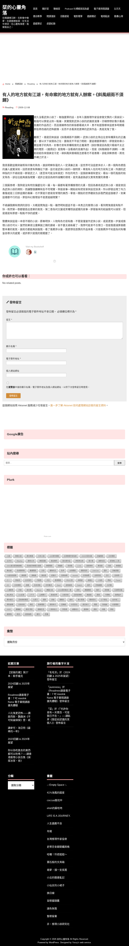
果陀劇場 (10, 604)
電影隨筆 (78, 16)
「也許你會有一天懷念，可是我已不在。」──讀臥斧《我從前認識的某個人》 (58, 716)
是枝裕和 (69, 585)
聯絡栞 (56, 9)
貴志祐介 (86, 604)
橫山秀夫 (10, 595)
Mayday (19, 561)
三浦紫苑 (10, 590)
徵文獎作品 (66, 561)
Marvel (39, 590)
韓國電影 (88, 590)
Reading (9, 107)
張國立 (90, 580)
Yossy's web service (81, 942)
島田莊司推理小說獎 (34, 566)
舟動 (103, 609)
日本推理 (17, 585)
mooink (75, 575)
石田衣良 (21, 604)
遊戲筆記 (37, 23)
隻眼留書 (52, 916)
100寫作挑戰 (54, 556)
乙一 (8, 580)
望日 (38, 614)
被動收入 (75, 609)
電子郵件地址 (13, 359)
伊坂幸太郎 (79, 561)
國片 (105, 570)
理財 (44, 600)
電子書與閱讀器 (101, 9)
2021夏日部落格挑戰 (14, 566)
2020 (9, 609)
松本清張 (37, 585)
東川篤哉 (81, 600)
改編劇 (60, 566)
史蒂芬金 (98, 575)
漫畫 (27, 585)
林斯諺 (80, 580)
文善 (43, 570)
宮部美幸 (89, 566)
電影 (95, 604)
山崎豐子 (42, 595)
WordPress (54, 942)
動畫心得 (118, 16)
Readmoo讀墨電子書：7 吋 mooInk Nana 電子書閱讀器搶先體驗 (19, 700)
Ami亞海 (21, 595)
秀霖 (109, 580)
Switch (79, 585)
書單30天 (31, 561)
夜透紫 (107, 590)
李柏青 (17, 580)
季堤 (111, 609)
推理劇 (118, 566)
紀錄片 (53, 575)
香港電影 (58, 580)
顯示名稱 (11, 346)
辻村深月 (28, 580)
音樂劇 (63, 604)
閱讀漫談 (51, 16)
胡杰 (88, 585)
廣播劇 (18, 609)
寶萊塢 (9, 614)
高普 (78, 590)
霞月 (97, 590)
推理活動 (42, 561)
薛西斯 (24, 575)
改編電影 (100, 556)
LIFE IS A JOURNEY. (58, 815)
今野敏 (107, 595)
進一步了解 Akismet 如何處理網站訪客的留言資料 (78, 405)
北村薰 (109, 585)
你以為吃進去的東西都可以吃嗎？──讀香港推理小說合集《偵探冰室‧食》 (19, 755)
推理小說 (18, 556)
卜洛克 (100, 580)
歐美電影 (41, 604)
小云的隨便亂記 (55, 877)
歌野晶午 (118, 595)
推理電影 (49, 566)
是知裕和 (28, 614)
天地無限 (86, 575)
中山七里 (69, 580)
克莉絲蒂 (64, 575)
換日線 (50, 893)
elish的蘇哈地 (54, 808)
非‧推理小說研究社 (58, 924)
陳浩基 (100, 566)
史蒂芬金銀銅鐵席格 (58, 846)
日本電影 (112, 556)
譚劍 (95, 609)
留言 (9, 320)
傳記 (31, 604)
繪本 (71, 600)
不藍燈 (39, 580)
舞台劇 (9, 570)
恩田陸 (70, 566)
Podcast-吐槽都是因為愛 (77, 9)
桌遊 (52, 600)
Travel (118, 580)
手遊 (20, 590)
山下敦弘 (104, 600)
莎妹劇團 (98, 585)
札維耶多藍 (118, 590)
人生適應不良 (54, 823)
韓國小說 (50, 590)
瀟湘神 (86, 609)
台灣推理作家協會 (70, 556)
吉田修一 (117, 575)
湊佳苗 (43, 575)
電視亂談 (105, 16)
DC (8, 585)
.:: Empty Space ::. (57, 785)
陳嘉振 (89, 595)
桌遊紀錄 (51, 23)
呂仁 (107, 575)
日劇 (109, 566)
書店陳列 (54, 561)
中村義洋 (49, 585)
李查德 (64, 609)
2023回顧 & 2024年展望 (19, 741)
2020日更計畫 (87, 556)
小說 (8, 556)
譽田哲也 (92, 600)
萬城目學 (54, 595)
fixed (59, 585)
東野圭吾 (101, 561)
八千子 (31, 595)
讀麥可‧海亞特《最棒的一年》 (19, 730)
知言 (18, 614)
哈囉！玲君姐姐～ (57, 854)
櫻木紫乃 (10, 600)
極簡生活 (41, 609)
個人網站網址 (12, 371)
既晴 (98, 595)
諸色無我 (52, 908)
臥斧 (62, 570)
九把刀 (35, 600)
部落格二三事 (114, 561)
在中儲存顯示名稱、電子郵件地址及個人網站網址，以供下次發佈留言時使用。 (48, 387)
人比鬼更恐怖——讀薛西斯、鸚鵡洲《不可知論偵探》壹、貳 (19, 716)
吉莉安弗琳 (78, 595)
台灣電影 (73, 570)
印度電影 (115, 604)
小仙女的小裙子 (55, 885)
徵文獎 (29, 590)
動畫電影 (33, 570)
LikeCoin (96, 570)
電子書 (91, 561)
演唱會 (33, 575)
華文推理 (30, 556)
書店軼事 (37, 16)
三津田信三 (53, 609)
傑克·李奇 (29, 609)
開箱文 (62, 600)
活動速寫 (64, 16)
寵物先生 (53, 570)
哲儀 (46, 614)
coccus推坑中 (54, 800)
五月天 (117, 9)
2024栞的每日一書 (64, 590)
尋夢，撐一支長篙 (57, 870)
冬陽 (49, 831)
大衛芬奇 (65, 595)
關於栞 (45, 9)
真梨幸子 (53, 604)
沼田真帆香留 (23, 600)
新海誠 (104, 604)
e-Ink (79, 566)
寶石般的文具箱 (55, 862)
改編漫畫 (115, 570)
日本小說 (41, 556)
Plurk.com (47, 536)
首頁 (35, 9)
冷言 (48, 580)
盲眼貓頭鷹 (53, 900)
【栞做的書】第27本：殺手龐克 (18, 674)
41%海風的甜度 (55, 792)
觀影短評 (84, 570)
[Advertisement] (64, 57)
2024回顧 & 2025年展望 (19, 685)
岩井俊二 (115, 600)
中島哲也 (74, 604)
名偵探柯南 (21, 570)
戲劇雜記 (91, 16)
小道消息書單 (11, 575)
